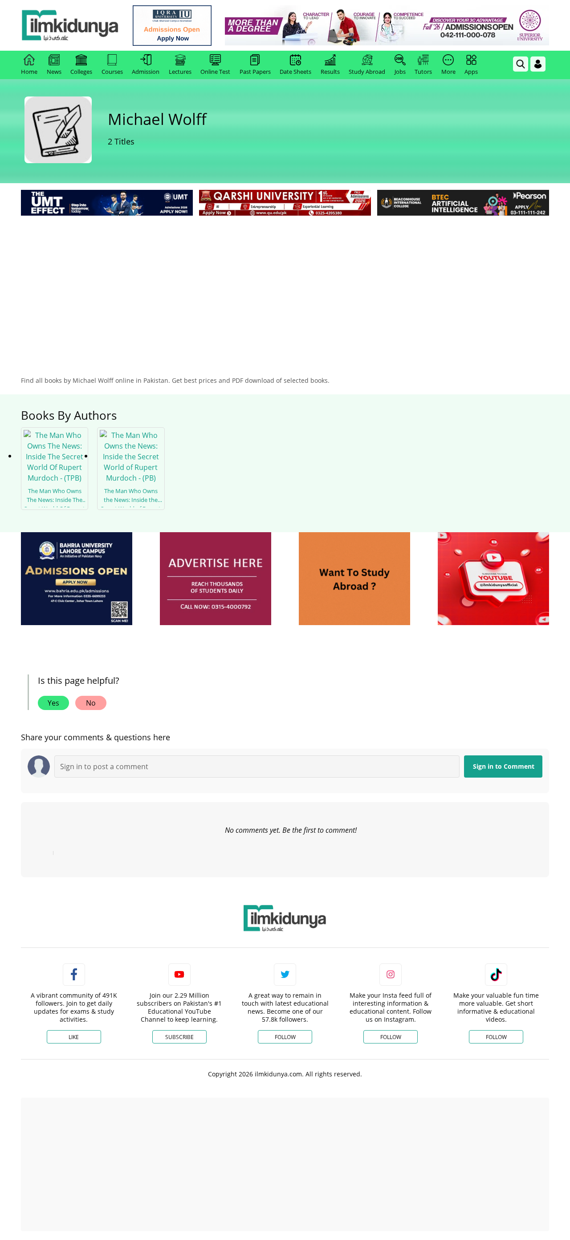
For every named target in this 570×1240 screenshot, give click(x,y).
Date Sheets (295, 72)
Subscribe (179, 1037)
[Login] (538, 64)
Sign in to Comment (503, 766)
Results (330, 72)
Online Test (215, 72)
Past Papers (255, 72)
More (448, 72)
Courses (112, 72)
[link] (172, 25)
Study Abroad (367, 72)
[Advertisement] (285, 284)
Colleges (81, 72)
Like (74, 1037)
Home (29, 72)
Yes (53, 703)
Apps (471, 72)
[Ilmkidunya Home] (70, 25)
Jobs (400, 72)
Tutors (423, 72)
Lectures (180, 72)
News (54, 72)
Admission (145, 72)
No (91, 703)
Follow (285, 1037)
